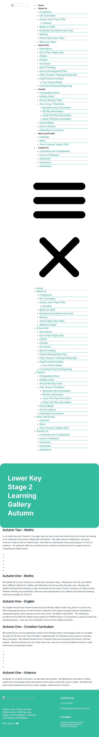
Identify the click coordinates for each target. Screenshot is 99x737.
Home (41, 5)
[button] (59, 229)
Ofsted (43, 56)
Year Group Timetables (51, 104)
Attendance (45, 48)
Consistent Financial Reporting (55, 86)
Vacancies (44, 158)
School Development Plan (53, 71)
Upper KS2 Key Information (56, 119)
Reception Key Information (56, 107)
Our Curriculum (47, 15)
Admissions (45, 166)
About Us (42, 8)
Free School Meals (52, 82)
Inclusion (47, 23)
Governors (45, 63)
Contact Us (43, 147)
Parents (41, 89)
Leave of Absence (49, 155)
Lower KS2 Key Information (56, 115)
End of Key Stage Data (51, 52)
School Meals (46, 122)
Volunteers (45, 162)
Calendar (44, 137)
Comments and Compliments (54, 151)
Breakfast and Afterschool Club (56, 30)
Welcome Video (47, 42)
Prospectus (45, 12)
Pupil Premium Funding (51, 78)
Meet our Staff (47, 26)
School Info (43, 45)
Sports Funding (47, 67)
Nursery (43, 34)
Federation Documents (51, 130)
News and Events (46, 133)
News (42, 140)
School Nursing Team (50, 100)
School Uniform (47, 126)
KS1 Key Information (52, 111)
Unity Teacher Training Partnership (58, 75)
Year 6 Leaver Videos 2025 (54, 144)
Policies (43, 60)
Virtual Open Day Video (51, 38)
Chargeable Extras (49, 92)
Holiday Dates (46, 96)
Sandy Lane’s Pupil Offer (52, 19)
